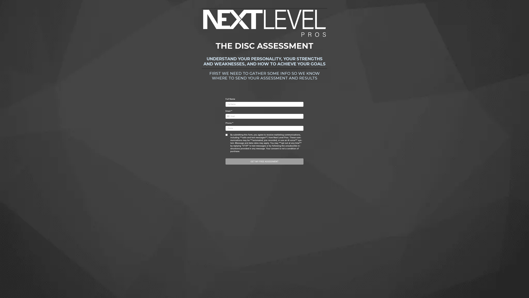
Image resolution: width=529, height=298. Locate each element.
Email (229, 111)
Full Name (230, 99)
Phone (229, 123)
